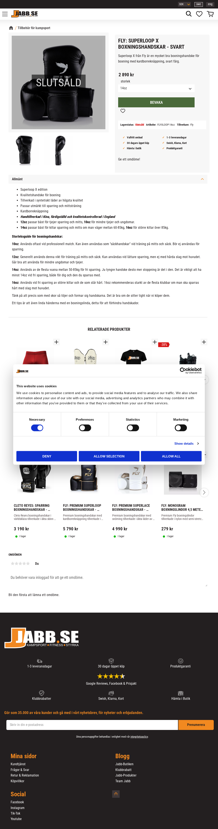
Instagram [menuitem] (17, 808)
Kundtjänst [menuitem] (18, 764)
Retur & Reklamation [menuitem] (25, 775)
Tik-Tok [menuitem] (15, 813)
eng (210, 4)
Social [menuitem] (18, 794)
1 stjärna (12, 563)
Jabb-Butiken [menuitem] (124, 764)
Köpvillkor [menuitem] (17, 781)
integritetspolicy (139, 736)
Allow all (171, 456)
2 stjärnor (16, 563)
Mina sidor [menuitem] (24, 756)
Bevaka (156, 102)
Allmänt (17, 179)
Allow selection (109, 456)
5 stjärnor (28, 563)
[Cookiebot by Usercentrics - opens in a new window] (183, 371)
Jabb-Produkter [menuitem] (125, 775)
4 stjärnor (24, 563)
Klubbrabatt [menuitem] (123, 770)
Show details (184, 443)
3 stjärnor (20, 563)
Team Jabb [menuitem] (123, 781)
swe (198, 4)
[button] (7, 14)
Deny (46, 456)
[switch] (85, 427)
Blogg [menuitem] (122, 756)
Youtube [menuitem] (16, 819)
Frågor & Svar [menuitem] (20, 770)
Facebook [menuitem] (17, 802)
